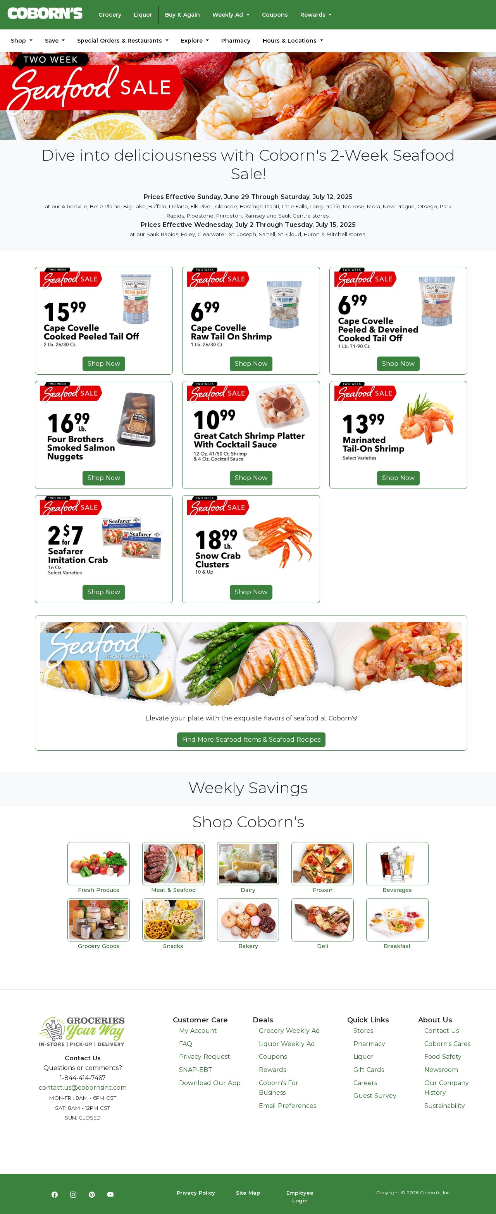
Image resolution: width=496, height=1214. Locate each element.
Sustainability (444, 1105)
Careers (365, 1083)
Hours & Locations (291, 40)
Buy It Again (182, 14)
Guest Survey (374, 1095)
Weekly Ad (228, 14)
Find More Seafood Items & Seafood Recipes (251, 739)
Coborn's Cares (447, 1044)
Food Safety (443, 1056)
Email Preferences (287, 1105)
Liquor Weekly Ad (287, 1044)
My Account (198, 1030)
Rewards (313, 14)
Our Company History (446, 1088)
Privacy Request (204, 1056)
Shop (19, 40)
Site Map (248, 1193)
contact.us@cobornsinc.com (83, 1087)
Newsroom (441, 1069)
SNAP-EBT (195, 1069)
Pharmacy (235, 40)
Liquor (143, 14)
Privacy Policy (196, 1193)
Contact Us (441, 1030)
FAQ (185, 1044)
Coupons (275, 14)
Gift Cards (368, 1069)
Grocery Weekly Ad (289, 1030)
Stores (363, 1030)
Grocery (109, 14)
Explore (193, 40)
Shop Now (104, 363)
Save (52, 40)
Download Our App (210, 1083)
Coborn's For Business (278, 1088)
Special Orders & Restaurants (120, 40)
